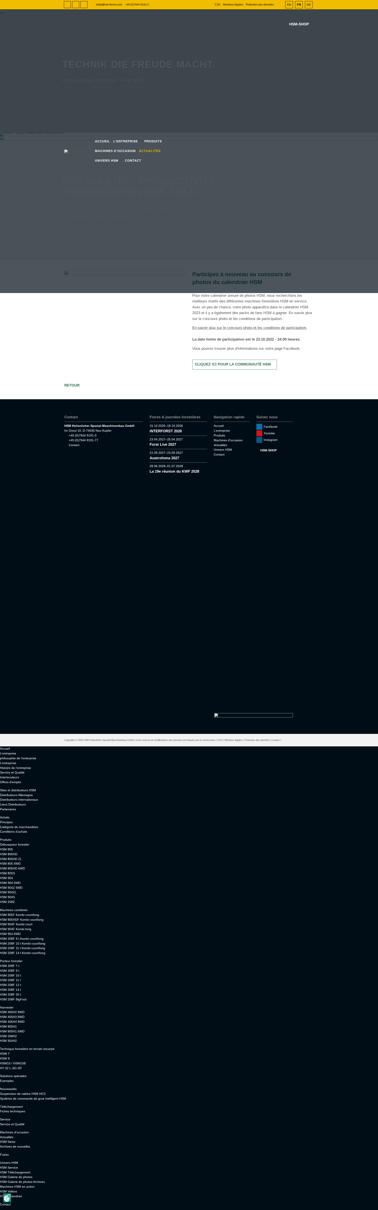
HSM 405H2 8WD (12, 1012)
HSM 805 (6, 849)
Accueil (102, 141)
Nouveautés (8, 1089)
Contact (133, 160)
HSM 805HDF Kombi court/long (22, 919)
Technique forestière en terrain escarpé (27, 1049)
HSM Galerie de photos (16, 1177)
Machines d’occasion (115, 151)
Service (5, 1119)
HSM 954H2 (8, 1040)
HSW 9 (5, 1058)
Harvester (7, 1007)
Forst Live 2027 (163, 444)
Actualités (150, 151)
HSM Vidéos (8, 1191)
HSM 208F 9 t (9, 970)
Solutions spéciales (13, 1076)
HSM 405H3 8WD (12, 1017)
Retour (72, 385)
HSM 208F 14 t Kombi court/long (22, 953)
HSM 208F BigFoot (13, 999)
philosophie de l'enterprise (18, 758)
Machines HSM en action (17, 1186)
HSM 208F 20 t (10, 994)
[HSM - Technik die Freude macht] (79, 151)
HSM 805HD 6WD (12, 868)
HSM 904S (7, 897)
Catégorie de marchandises (19, 827)
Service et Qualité (12, 772)
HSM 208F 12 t (10, 985)
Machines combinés (14, 910)
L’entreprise (125, 141)
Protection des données (260, 4)
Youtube (75, 4)
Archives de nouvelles (15, 1146)
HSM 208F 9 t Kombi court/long (22, 938)
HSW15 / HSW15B (13, 1063)
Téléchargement (11, 1106)
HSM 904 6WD (10, 883)
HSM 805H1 (8, 1026)
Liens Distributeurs (13, 804)
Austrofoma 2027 (164, 458)
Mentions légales (233, 4)
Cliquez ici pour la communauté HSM (233, 364)
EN (289, 4)
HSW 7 (5, 1053)
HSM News (7, 1141)
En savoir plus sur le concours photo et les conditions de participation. (249, 328)
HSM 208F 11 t (10, 980)
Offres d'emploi (10, 782)
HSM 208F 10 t (10, 975)
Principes (6, 822)
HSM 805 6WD (10, 863)
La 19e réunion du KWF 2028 (174, 471)
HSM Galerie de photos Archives (22, 1182)
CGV (217, 4)
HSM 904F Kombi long (15, 929)
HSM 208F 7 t (9, 966)
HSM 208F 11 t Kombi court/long (22, 948)
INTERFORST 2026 (166, 431)
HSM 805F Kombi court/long (19, 915)
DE (309, 4)
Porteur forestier (11, 961)
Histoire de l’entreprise (15, 768)
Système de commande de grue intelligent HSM (33, 1098)
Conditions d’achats (13, 831)
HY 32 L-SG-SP (11, 1068)
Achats (4, 817)
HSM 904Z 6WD (11, 887)
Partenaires (8, 809)
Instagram (84, 4)
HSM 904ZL (8, 892)
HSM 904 (6, 878)
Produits (153, 141)
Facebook (67, 4)
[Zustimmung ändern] (7, 1197)
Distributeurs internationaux (19, 799)
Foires (4, 1154)
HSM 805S (7, 873)
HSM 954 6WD (10, 934)
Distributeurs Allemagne (16, 795)
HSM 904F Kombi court (16, 924)
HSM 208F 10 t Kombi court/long (22, 943)
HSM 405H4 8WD (12, 1021)
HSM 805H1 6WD (12, 1031)
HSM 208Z (7, 902)
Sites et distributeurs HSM (18, 790)
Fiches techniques (12, 1111)
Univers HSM (106, 160)
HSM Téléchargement (15, 1172)
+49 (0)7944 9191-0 (137, 4)
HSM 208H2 (8, 1036)
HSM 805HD (8, 854)
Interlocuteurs (9, 777)
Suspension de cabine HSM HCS (23, 1093)
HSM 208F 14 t (10, 989)
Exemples (7, 1081)
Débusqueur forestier (14, 844)
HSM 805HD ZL (11, 859)
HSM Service (9, 1167)
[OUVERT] (279, 4)
